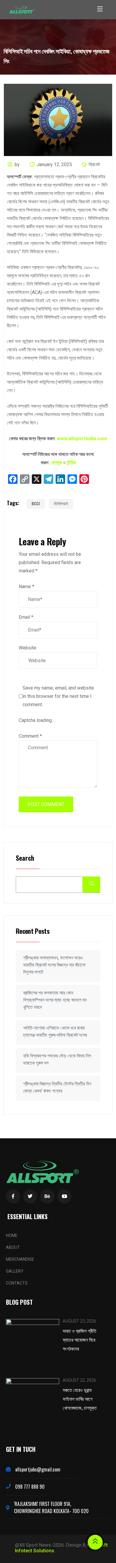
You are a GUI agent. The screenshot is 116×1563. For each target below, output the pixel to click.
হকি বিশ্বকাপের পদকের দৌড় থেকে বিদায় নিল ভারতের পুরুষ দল (57, 1059)
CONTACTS (17, 1283)
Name (26, 586)
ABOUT (13, 1247)
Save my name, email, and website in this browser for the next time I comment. (58, 696)
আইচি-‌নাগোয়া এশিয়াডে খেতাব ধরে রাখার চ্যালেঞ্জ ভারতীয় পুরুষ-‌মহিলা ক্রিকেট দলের (55, 1031)
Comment (30, 736)
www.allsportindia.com (82, 438)
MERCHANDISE (20, 1259)
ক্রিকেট (94, 164)
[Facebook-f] (13, 1196)
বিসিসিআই (61, 503)
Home (12, 1235)
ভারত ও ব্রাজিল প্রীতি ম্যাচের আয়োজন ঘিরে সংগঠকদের (79, 1339)
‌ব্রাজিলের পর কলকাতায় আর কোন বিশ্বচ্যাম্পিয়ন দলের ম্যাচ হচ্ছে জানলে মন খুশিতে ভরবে (55, 1000)
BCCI (36, 503)
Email (26, 617)
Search (25, 858)
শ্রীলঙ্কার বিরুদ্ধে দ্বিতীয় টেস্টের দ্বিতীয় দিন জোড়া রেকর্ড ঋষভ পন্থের (57, 1087)
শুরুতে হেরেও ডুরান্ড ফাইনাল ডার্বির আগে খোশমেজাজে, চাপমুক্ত (80, 1398)
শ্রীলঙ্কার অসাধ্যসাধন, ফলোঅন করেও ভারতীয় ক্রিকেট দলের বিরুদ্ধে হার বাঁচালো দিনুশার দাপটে (54, 965)
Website (27, 648)
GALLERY (14, 1271)
